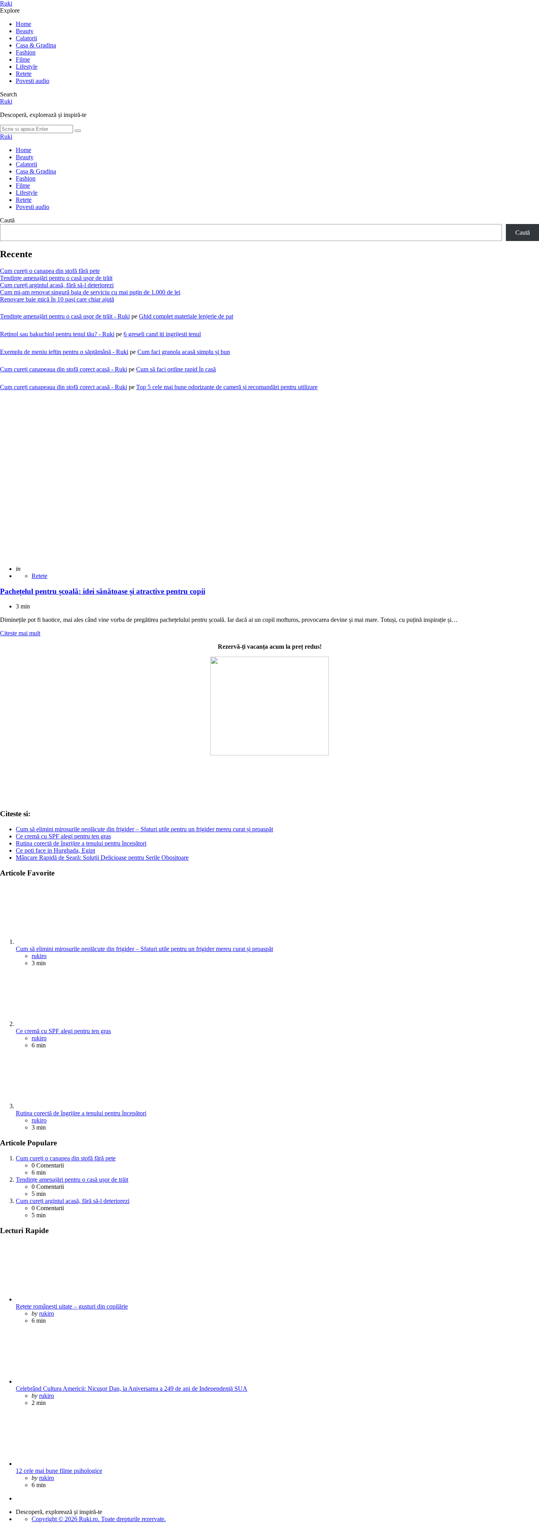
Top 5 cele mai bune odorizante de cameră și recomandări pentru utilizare (227, 387)
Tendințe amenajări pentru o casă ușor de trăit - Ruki (65, 316)
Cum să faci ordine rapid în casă (176, 369)
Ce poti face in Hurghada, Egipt (55, 850)
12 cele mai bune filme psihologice (59, 1470)
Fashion (26, 52)
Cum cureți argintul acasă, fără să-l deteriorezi (57, 285)
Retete (24, 73)
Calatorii (26, 38)
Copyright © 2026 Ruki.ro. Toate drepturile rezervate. (99, 1519)
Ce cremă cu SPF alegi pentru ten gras (63, 836)
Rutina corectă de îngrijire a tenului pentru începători (81, 843)
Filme (23, 59)
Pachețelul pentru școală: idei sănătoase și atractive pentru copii (102, 591)
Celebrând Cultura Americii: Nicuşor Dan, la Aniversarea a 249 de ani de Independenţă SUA (131, 1388)
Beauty (25, 31)
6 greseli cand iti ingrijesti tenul (162, 334)
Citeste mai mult (20, 633)
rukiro (39, 956)
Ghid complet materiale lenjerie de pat (186, 316)
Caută (7, 220)
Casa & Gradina (36, 45)
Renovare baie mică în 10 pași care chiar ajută (57, 299)
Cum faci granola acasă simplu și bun (183, 351)
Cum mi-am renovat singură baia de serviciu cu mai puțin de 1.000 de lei (90, 292)
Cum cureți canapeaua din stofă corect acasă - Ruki (63, 369)
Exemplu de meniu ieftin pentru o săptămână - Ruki (64, 351)
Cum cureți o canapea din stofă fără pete (50, 270)
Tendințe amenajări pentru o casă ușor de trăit (56, 278)
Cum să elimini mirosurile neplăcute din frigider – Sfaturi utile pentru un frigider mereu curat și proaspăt (144, 829)
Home (23, 24)
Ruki (6, 3)
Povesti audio (32, 80)
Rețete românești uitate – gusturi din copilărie (72, 1306)
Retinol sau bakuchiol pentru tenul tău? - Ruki (57, 334)
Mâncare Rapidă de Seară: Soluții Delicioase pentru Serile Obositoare (102, 857)
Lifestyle (26, 66)
